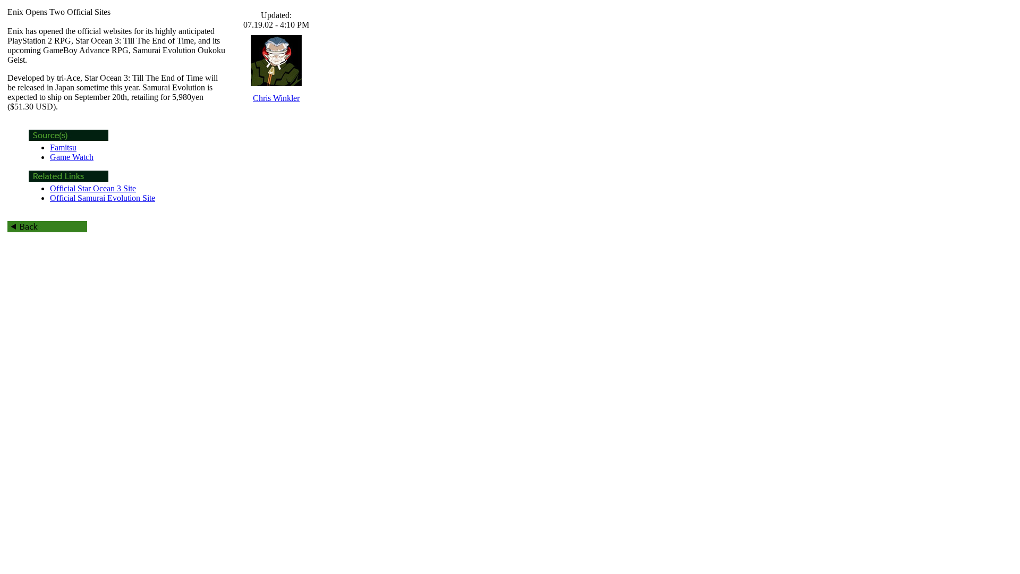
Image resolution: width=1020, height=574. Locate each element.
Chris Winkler (276, 98)
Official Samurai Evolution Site (102, 197)
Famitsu (63, 147)
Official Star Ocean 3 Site (93, 188)
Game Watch (72, 157)
